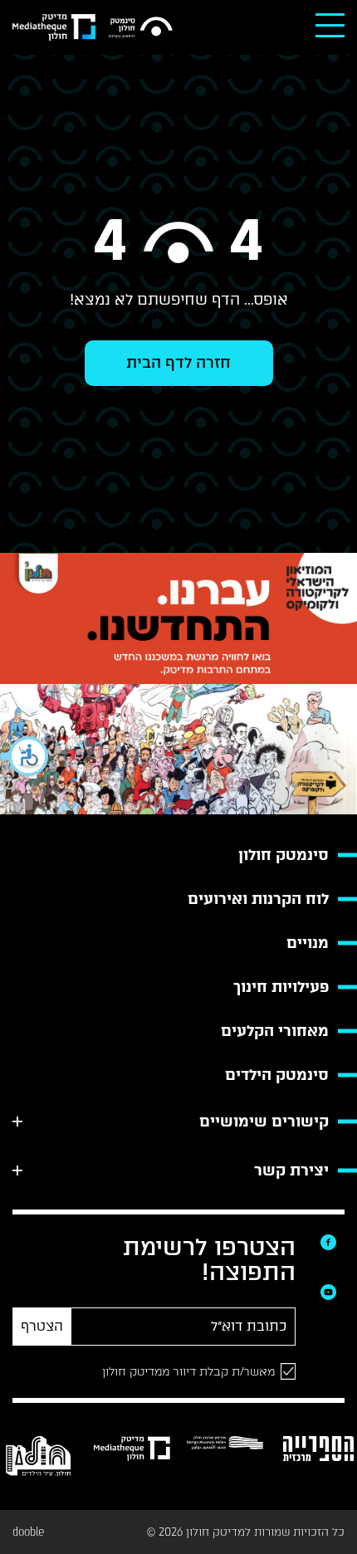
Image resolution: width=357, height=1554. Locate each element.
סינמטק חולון (283, 855)
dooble (28, 1532)
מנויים (307, 943)
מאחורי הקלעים (275, 1031)
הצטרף (42, 1326)
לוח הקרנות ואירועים (258, 899)
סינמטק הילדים (277, 1075)
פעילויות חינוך (281, 987)
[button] (25, 756)
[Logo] (140, 27)
